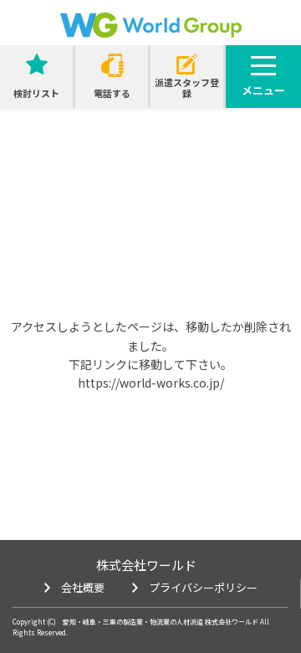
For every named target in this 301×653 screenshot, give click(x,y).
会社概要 (83, 587)
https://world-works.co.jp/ (151, 382)
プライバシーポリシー (203, 587)
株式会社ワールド (146, 564)
